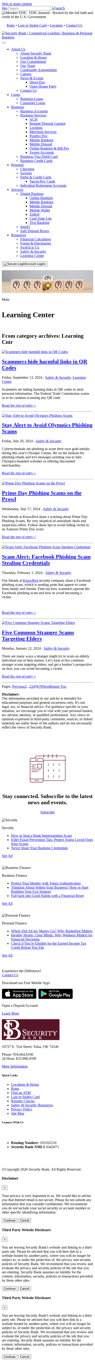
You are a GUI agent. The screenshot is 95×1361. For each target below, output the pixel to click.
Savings (26, 173)
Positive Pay (39, 136)
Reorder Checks (23, 1101)
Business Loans (31, 99)
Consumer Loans (32, 103)
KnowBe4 (31, 580)
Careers (25, 74)
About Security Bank (35, 53)
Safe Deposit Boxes (34, 231)
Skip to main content (17, 4)
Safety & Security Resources (32, 1105)
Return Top (58, 686)
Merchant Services (43, 132)
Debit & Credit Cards (35, 177)
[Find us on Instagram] (14, 1135)
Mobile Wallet (40, 210)
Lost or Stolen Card (32, 25)
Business (17, 107)
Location (56, 25)
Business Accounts (34, 111)
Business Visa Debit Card (39, 157)
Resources (18, 235)
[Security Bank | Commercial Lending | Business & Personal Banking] (47, 37)
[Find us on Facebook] (5, 1135)
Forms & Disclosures (35, 243)
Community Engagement (38, 70)
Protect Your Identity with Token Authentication (46, 883)
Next (46, 686)
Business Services (33, 115)
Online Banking (41, 198)
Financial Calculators (35, 239)
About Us (18, 49)
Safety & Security (33, 251)
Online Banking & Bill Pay (49, 148)
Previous (18, 686)
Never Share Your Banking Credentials (39, 848)
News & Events (31, 78)
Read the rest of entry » (19, 405)
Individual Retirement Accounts (43, 185)
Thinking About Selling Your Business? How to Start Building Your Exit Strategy (49, 889)
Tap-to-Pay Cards (42, 181)
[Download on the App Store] (19, 998)
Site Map (17, 1113)
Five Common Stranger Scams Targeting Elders (38, 635)
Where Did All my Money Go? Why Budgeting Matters (51, 931)
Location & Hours (33, 57)
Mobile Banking (41, 140)
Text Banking (39, 223)
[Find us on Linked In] (22, 1135)
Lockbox (36, 128)
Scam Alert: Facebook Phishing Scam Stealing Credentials (46, 560)
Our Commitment (33, 62)
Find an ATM (21, 1093)
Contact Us (74, 25)
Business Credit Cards (36, 161)
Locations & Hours (25, 1084)
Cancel (24, 1220)
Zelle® (35, 214)
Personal (17, 165)
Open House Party (43, 86)
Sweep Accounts (42, 152)
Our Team (27, 66)
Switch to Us (29, 247)
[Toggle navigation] (4, 42)
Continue (9, 1220)
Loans (15, 95)
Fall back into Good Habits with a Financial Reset (47, 896)
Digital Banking (32, 194)
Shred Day (37, 82)
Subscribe (47, 812)
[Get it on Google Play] (55, 998)
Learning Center (32, 256)
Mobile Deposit (41, 144)
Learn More (10, 1013)
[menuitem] (52, 70)
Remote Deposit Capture (47, 123)
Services (17, 190)
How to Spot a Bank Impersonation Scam (41, 836)
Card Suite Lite (41, 218)
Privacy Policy (21, 1109)
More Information (15, 1066)
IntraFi (25, 227)
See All (7, 856)
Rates (11, 25)
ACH (34, 119)
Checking (27, 169)
